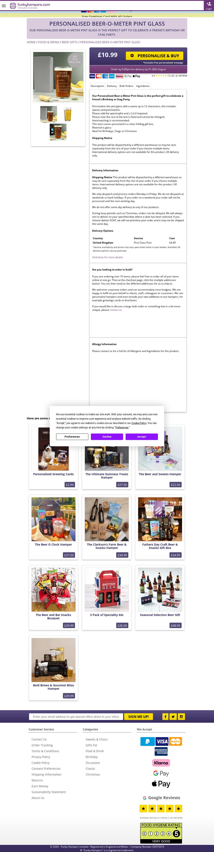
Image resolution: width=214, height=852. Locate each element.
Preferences (72, 436)
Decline (107, 436)
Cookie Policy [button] (138, 423)
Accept (141, 436)
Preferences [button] (122, 427)
